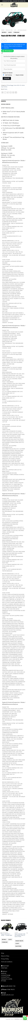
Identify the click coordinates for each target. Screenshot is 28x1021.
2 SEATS (10, 939)
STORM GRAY (16, 32)
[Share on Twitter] (8, 92)
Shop (2, 953)
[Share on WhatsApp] (2, 92)
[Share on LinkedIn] (16, 92)
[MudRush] (14, 4)
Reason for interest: (8, 72)
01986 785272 (11, 989)
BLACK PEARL (18, 946)
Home (2, 30)
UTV (15, 30)
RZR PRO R (4, 32)
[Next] (27, 936)
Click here (4, 968)
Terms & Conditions (6, 962)
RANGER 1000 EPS (19, 940)
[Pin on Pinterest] (13, 92)
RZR (18, 85)
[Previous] (1, 936)
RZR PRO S (4, 939)
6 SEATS (17, 943)
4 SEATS (10, 32)
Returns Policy (5, 956)
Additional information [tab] (5, 104)
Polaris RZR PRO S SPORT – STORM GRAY (6, 934)
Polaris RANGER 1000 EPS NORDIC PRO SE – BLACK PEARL (20, 935)
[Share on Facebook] (5, 92)
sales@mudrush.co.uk (7, 995)
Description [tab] (3, 101)
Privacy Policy (5, 959)
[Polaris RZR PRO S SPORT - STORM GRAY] (7, 927)
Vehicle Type (9, 30)
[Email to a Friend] (10, 92)
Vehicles (5, 86)
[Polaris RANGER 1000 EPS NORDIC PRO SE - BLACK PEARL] (21, 927)
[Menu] (2, 5)
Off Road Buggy (22, 30)
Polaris (15, 85)
